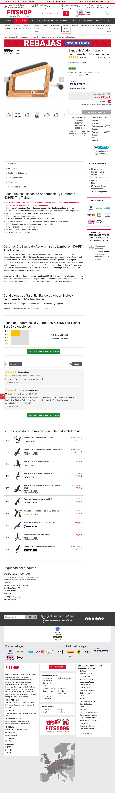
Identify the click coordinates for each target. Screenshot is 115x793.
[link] (91, 208)
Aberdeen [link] (8, 702)
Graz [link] (7, 713)
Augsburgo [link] (17, 677)
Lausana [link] (19, 729)
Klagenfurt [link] (20, 713)
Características (13, 164)
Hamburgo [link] (9, 687)
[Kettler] (31, 550)
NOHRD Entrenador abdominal (66, 37)
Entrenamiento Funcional (88, 715)
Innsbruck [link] (12, 713)
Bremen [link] (8, 682)
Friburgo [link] (28, 685)
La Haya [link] (26, 721)
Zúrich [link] (25, 729)
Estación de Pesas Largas (89, 712)
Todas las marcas (86, 733)
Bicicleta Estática (86, 704)
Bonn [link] (14, 680)
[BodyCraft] (31, 465)
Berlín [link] (24, 677)
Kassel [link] (7, 689)
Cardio (8, 21)
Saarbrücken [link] (24, 694)
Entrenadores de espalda (88, 721)
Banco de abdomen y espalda (29, 37)
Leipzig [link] (26, 689)
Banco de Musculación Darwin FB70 (38, 499)
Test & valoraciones (15, 178)
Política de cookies (64, 678)
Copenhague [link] (9, 747)
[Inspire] (31, 526)
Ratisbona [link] (9, 694)
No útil (15, 383)
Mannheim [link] (9, 692)
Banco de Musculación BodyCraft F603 (39, 461)
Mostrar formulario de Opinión (44, 351)
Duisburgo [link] (9, 685)
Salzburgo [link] (32, 713)
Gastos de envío (48, 691)
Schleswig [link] (32, 694)
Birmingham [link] (22, 702)
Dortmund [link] (15, 682)
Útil (8, 383)
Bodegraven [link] (18, 721)
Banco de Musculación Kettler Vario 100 (39, 547)
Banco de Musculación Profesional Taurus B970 (43, 450)
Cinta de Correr (85, 676)
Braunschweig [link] (27, 680)
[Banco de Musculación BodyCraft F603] (18, 464)
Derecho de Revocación (62, 692)
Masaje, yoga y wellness (82, 21)
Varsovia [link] (8, 753)
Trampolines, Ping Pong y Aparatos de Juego (49, 21)
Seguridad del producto (17, 187)
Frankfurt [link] (21, 685)
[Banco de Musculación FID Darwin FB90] (18, 440)
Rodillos (82, 707)
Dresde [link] (21, 682)
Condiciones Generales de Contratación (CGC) (47, 681)
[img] (88, 82)
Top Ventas (12, 182)
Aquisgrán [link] (9, 677)
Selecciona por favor (78, 62)
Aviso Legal (16, 1)
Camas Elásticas (85, 685)
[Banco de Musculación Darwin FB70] (18, 501)
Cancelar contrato (57, 667)
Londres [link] (23, 705)
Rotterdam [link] (26, 724)
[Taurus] (31, 453)
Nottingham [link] (9, 707)
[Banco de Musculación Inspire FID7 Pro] (18, 525)
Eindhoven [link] (9, 724)
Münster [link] (22, 692)
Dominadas (84, 723)
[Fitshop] (19, 13)
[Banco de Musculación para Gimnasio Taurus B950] (18, 489)
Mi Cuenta (103, 1)
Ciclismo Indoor (85, 693)
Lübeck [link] (31, 689)
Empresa (8, 1)
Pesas (82, 696)
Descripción (12, 168)
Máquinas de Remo (86, 679)
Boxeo (82, 699)
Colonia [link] (20, 689)
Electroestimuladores (87, 726)
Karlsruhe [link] (32, 687)
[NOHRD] (12, 51)
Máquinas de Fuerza (87, 682)
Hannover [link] (17, 687)
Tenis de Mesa (85, 688)
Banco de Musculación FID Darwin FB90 (39, 438)
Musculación (21, 21)
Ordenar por (14, 364)
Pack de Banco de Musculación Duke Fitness (41, 511)
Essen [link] (15, 685)
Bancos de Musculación (88, 690)
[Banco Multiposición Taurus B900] (18, 537)
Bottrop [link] (19, 680)
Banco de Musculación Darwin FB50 (38, 473)
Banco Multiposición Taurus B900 (37, 535)
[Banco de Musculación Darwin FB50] (18, 476)
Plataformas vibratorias (88, 729)
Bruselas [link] (15, 735)
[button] (8, 115)
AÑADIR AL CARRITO (96, 112)
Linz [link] (26, 713)
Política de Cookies (49, 688)
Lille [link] (6, 741)
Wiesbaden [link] (16, 697)
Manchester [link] (31, 705)
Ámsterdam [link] (9, 721)
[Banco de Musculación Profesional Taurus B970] (18, 452)
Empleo (24, 1)
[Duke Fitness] (31, 515)
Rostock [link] (16, 694)
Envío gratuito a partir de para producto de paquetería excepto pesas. (43, 7)
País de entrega (83, 1)
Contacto (31, 1)
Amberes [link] (8, 735)
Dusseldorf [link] (28, 682)
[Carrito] (108, 13)
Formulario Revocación (47, 697)
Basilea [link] (7, 729)
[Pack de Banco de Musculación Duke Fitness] (18, 513)
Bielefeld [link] (29, 677)
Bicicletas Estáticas (86, 674)
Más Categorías (102, 21)
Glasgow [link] (17, 705)
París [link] (10, 741)
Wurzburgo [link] (25, 697)
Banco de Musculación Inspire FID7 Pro (39, 523)
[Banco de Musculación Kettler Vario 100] (18, 549)
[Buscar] (66, 13)
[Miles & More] (101, 649)
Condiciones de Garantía (17, 173)
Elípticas (83, 671)
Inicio (5, 37)
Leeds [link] (15, 702)
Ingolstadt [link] (24, 687)
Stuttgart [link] (8, 697)
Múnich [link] (16, 692)
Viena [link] (7, 716)
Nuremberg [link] (30, 692)
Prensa (60, 709)
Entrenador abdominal (47, 37)
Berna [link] (13, 729)
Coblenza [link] (14, 689)
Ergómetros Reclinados (88, 701)
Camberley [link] (30, 702)
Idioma (94, 1)
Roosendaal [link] (17, 724)
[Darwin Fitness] (31, 441)
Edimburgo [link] (9, 705)
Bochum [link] (8, 680)
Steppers (83, 710)
